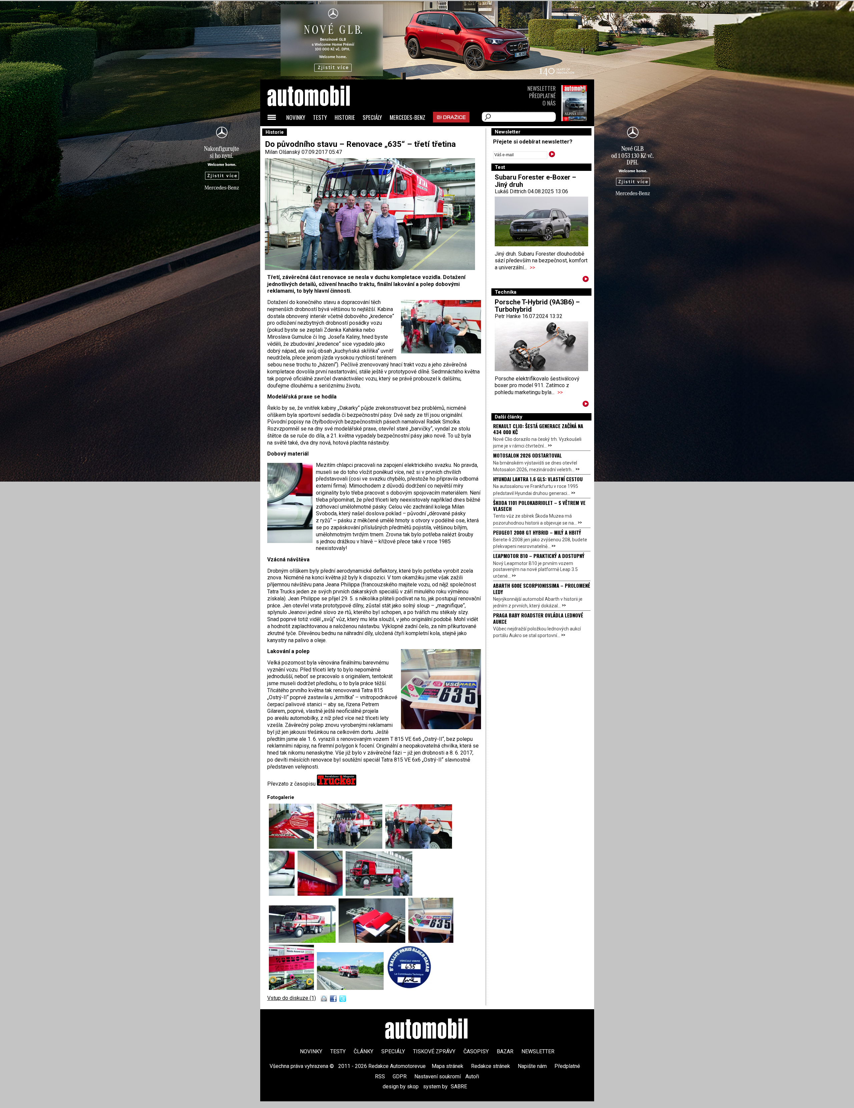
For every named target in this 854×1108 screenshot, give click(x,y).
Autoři (472, 1076)
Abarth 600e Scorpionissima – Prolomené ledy (541, 588)
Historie (345, 117)
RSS (380, 1076)
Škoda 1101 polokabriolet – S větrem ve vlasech (539, 505)
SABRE (459, 1086)
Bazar (505, 1051)
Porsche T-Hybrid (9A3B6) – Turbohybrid (537, 305)
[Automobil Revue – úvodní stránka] (318, 133)
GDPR (400, 1076)
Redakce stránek (490, 1066)
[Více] (585, 280)
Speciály (372, 117)
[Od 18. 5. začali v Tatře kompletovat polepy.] (430, 941)
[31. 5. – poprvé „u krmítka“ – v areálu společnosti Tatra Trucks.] (304, 941)
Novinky (295, 117)
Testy (320, 117)
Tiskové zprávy (434, 1051)
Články (363, 1051)
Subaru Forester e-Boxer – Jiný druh (535, 181)
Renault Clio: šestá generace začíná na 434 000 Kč (538, 429)
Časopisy (476, 1051)
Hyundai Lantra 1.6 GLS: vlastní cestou (538, 479)
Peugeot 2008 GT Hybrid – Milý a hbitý (537, 532)
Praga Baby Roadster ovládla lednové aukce (538, 618)
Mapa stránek (447, 1066)
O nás (549, 103)
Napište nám (532, 1066)
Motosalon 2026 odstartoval (527, 455)
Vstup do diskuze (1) (291, 998)
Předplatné (542, 95)
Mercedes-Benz (407, 117)
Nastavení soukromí (437, 1076)
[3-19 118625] (293, 847)
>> (532, 267)
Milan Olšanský (282, 152)
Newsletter (541, 88)
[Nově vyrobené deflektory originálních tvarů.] (373, 941)
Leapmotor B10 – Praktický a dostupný (538, 555)
